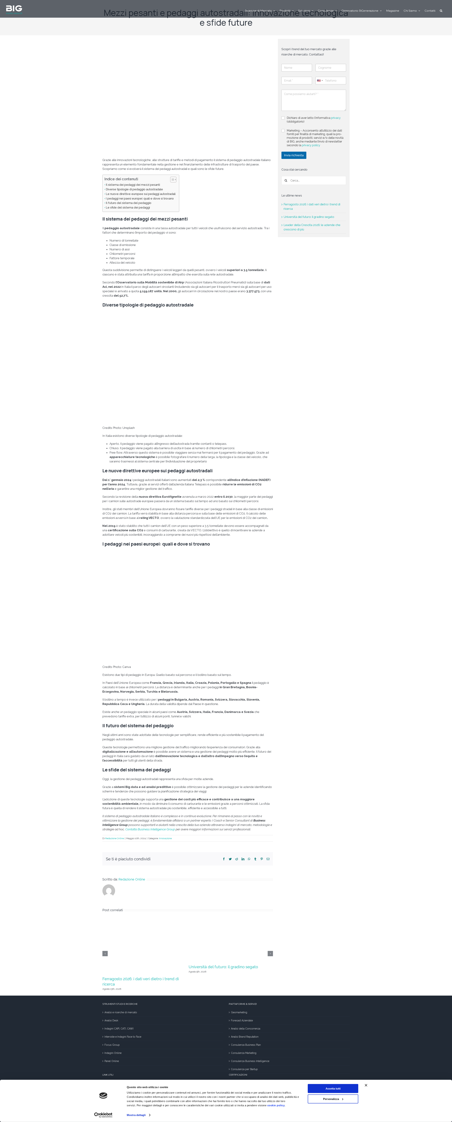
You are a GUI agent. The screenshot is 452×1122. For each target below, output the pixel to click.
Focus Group (112, 1044)
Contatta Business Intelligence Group (150, 829)
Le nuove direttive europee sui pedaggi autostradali (141, 194)
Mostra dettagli (136, 1115)
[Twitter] (230, 859)
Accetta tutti (333, 1088)
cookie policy (276, 1105)
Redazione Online (114, 838)
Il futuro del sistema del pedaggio (128, 203)
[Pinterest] (261, 859)
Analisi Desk (111, 1020)
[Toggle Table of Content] (172, 180)
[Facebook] (223, 859)
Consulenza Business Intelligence (250, 1061)
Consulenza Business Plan (246, 1044)
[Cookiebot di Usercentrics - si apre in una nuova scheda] (103, 1115)
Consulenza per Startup (244, 1069)
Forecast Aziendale (242, 1020)
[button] (441, 11)
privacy (336, 118)
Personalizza (331, 1098)
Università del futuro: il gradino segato (223, 967)
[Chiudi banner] (366, 1085)
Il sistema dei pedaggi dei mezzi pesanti (133, 184)
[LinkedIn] (243, 859)
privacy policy (311, 145)
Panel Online (112, 1061)
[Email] (268, 859)
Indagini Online (113, 1053)
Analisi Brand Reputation (244, 1036)
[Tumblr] (255, 859)
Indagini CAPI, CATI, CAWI (119, 1028)
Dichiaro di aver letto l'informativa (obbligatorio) (314, 119)
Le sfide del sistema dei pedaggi (128, 207)
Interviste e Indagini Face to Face (123, 1036)
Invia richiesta (294, 155)
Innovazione (165, 838)
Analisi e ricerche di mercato (121, 1012)
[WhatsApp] (249, 859)
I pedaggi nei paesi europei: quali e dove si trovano (140, 198)
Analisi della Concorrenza (245, 1028)
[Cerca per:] (313, 180)
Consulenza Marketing (243, 1053)
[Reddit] (236, 859)
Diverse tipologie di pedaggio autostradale (134, 189)
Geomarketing (239, 1012)
